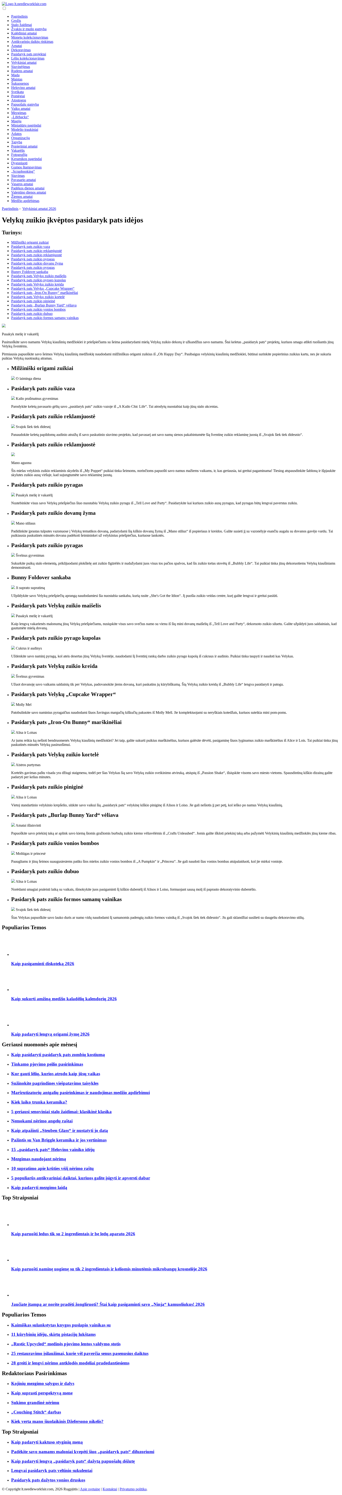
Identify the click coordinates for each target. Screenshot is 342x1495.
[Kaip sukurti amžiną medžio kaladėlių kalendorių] (21, 990)
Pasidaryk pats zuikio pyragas (33, 259)
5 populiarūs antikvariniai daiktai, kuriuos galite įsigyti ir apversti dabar (80, 1177)
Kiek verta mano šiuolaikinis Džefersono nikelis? (57, 1421)
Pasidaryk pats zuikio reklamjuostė (36, 251)
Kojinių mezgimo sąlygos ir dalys (42, 1383)
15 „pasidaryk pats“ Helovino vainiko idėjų (53, 1149)
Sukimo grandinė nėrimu (35, 1402)
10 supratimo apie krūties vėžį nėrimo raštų (52, 1168)
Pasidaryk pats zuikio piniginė (33, 301)
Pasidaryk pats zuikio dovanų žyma (37, 263)
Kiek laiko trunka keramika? (39, 1102)
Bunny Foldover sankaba (29, 272)
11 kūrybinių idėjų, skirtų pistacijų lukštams (53, 1334)
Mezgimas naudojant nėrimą (38, 1158)
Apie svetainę (90, 1489)
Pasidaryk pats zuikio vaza (30, 247)
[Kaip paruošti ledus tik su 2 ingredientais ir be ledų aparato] (21, 1225)
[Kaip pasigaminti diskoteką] (21, 954)
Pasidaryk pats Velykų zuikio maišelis (38, 276)
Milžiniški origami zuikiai (30, 242)
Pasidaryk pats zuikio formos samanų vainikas (45, 318)
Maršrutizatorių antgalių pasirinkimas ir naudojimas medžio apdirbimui (80, 1092)
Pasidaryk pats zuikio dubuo (32, 314)
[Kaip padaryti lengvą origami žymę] (21, 1025)
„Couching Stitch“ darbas (36, 1412)
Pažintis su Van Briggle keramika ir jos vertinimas (59, 1140)
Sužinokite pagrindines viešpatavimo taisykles (54, 1083)
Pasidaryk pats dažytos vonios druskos (48, 1480)
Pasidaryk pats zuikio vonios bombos (38, 309)
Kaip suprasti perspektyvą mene (42, 1393)
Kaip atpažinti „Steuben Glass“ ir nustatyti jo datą (59, 1130)
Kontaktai (110, 1489)
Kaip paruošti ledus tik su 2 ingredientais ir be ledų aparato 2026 (73, 1233)
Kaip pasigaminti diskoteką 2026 (42, 963)
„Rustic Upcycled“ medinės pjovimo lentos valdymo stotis (66, 1343)
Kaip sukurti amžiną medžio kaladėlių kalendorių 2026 (64, 998)
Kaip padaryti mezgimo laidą (39, 1187)
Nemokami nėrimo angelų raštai (42, 1120)
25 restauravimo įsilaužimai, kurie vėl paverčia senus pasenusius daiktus (79, 1353)
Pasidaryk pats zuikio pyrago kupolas (38, 280)
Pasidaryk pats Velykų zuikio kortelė (38, 297)
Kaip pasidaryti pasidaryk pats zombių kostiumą (58, 1054)
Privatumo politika (133, 1489)
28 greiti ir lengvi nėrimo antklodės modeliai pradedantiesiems (70, 1362)
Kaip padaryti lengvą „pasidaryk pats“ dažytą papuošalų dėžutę (73, 1461)
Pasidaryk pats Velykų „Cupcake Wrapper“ (42, 288)
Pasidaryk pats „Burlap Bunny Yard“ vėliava (44, 305)
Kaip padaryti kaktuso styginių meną (47, 1442)
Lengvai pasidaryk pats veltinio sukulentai (51, 1470)
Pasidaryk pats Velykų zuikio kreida (37, 284)
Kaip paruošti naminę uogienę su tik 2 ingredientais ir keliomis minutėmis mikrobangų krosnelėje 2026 (109, 1268)
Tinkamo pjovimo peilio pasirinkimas (47, 1064)
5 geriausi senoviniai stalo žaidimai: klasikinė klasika (61, 1111)
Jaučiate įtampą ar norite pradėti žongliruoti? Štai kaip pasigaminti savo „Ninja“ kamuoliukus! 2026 (108, 1304)
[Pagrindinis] (24, 4)
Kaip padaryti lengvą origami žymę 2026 (50, 1034)
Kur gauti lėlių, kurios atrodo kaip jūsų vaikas (55, 1073)
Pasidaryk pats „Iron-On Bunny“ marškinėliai (44, 293)
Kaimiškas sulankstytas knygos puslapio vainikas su (61, 1325)
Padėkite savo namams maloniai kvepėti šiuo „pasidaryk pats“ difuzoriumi (82, 1451)
